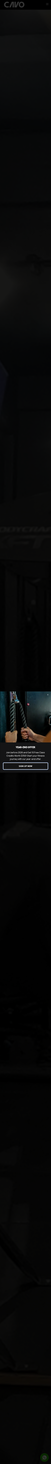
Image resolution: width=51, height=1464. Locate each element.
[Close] (48, 695)
